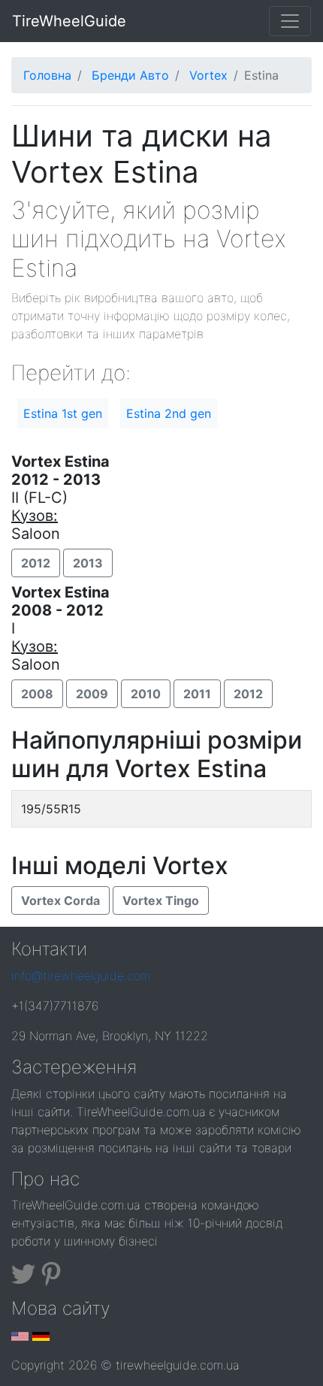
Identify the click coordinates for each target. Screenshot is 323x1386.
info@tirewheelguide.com (80, 975)
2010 (146, 693)
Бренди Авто (130, 75)
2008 (37, 693)
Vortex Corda (60, 900)
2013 (88, 562)
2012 (35, 562)
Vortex (208, 75)
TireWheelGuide (69, 21)
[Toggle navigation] (290, 21)
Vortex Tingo (160, 900)
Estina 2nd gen (168, 413)
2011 (197, 693)
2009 (92, 693)
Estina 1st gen (62, 413)
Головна (47, 75)
